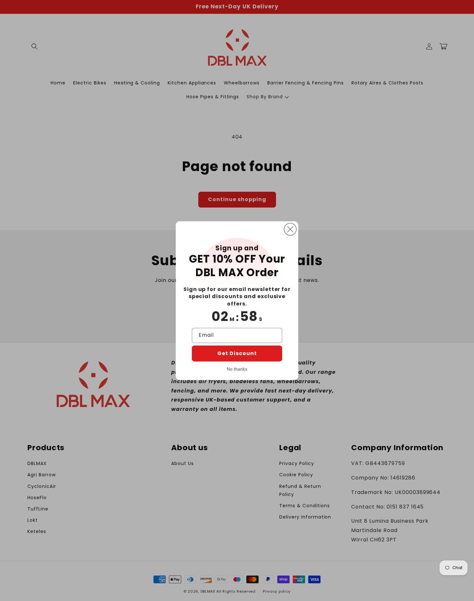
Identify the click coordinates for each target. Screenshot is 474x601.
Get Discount (237, 353)
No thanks (237, 369)
